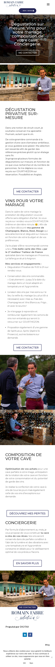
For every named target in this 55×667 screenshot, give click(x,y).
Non (31, 663)
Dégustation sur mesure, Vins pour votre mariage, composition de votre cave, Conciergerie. (27, 34)
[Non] (51, 657)
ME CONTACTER (27, 53)
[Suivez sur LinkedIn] (25, 635)
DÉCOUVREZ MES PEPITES (27, 513)
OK (24, 663)
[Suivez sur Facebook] (30, 635)
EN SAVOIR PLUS (27, 563)
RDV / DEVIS (27, 10)
